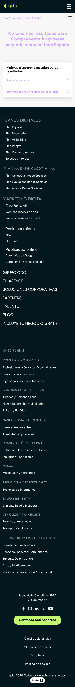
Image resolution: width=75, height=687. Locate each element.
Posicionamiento (21, 228)
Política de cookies (37, 664)
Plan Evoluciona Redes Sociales (26, 182)
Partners (12, 298)
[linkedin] (37, 609)
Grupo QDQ (14, 272)
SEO (8, 235)
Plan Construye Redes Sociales (26, 176)
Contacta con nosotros (37, 620)
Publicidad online (22, 249)
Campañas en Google (20, 255)
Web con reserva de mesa (23, 218)
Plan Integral (14, 146)
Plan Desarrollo (16, 133)
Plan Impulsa (14, 127)
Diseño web (16, 206)
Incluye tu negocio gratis (30, 323)
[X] (43, 609)
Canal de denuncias (37, 638)
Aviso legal (37, 655)
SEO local (12, 241)
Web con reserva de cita (22, 212)
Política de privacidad (37, 647)
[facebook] (23, 609)
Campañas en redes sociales (25, 262)
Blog (8, 314)
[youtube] (50, 610)
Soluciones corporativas (30, 289)
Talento (11, 306)
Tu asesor (13, 281)
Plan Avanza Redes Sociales (24, 188)
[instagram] (30, 609)
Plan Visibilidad (16, 140)
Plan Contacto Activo (20, 152)
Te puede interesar (18, 158)
